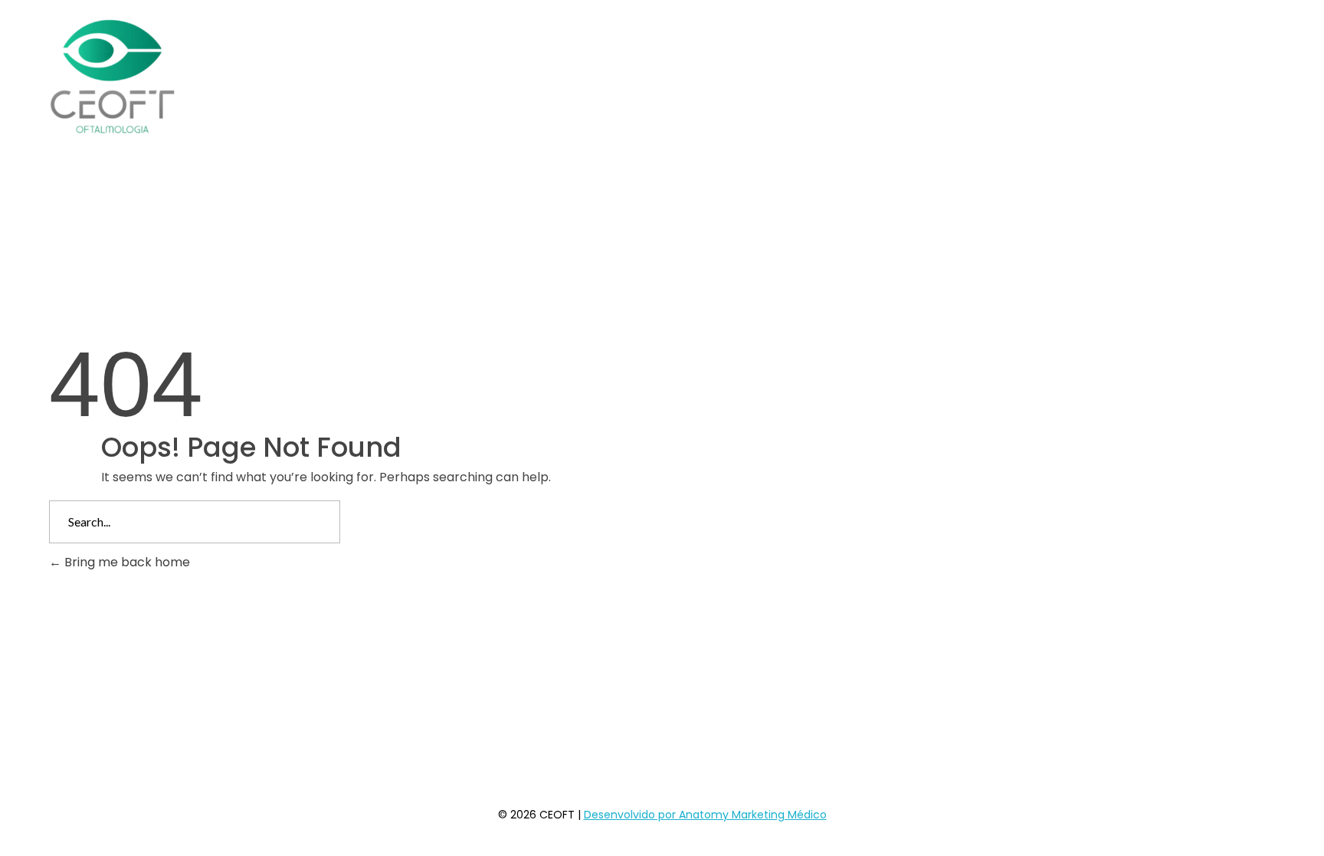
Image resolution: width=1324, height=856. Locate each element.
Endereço (335, 659)
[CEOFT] (112, 76)
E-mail (553, 659)
